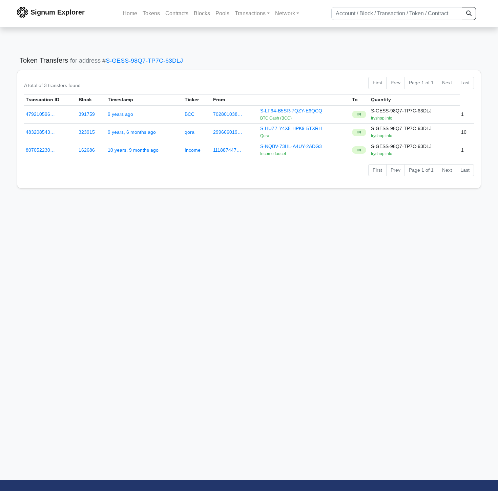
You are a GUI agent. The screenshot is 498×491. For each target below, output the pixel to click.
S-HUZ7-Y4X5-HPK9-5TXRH (291, 128)
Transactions (250, 13)
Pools (222, 13)
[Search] (469, 13)
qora (189, 132)
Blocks (202, 13)
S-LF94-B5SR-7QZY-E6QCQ (291, 110)
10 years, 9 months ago (133, 150)
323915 (87, 132)
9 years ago (120, 114)
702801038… (227, 114)
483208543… (40, 132)
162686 (87, 150)
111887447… (227, 150)
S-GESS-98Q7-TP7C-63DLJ (144, 60)
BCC (189, 114)
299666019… (227, 132)
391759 (87, 114)
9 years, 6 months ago (132, 132)
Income (193, 150)
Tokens (151, 13)
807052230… (40, 150)
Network (285, 13)
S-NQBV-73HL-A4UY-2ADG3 (291, 146)
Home (130, 13)
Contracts (176, 13)
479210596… (40, 114)
